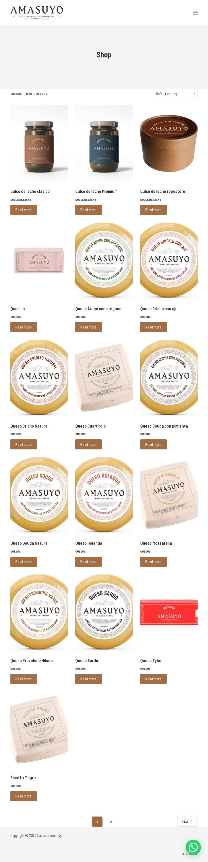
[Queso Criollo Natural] (39, 378)
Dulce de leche (20, 199)
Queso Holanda (88, 542)
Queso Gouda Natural (29, 542)
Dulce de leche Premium (96, 191)
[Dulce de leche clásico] (39, 143)
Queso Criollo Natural (29, 425)
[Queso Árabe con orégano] (104, 261)
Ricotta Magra (23, 777)
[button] (193, 847)
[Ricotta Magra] (39, 730)
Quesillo (17, 308)
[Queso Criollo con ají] (169, 261)
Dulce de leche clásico (30, 191)
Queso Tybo (150, 660)
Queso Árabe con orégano (98, 308)
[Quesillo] (39, 261)
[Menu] (195, 12)
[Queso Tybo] (169, 612)
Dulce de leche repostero (162, 191)
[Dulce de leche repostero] (169, 143)
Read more (23, 209)
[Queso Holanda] (104, 495)
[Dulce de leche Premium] (104, 143)
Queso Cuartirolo (90, 425)
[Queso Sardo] (104, 612)
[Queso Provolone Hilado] (39, 612)
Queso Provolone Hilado (31, 660)
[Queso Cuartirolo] (104, 378)
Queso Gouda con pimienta (164, 425)
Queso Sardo (86, 660)
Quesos (15, 316)
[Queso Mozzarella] (169, 495)
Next (185, 821)
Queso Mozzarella (156, 542)
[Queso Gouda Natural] (39, 495)
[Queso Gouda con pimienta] (169, 378)
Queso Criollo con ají (158, 308)
